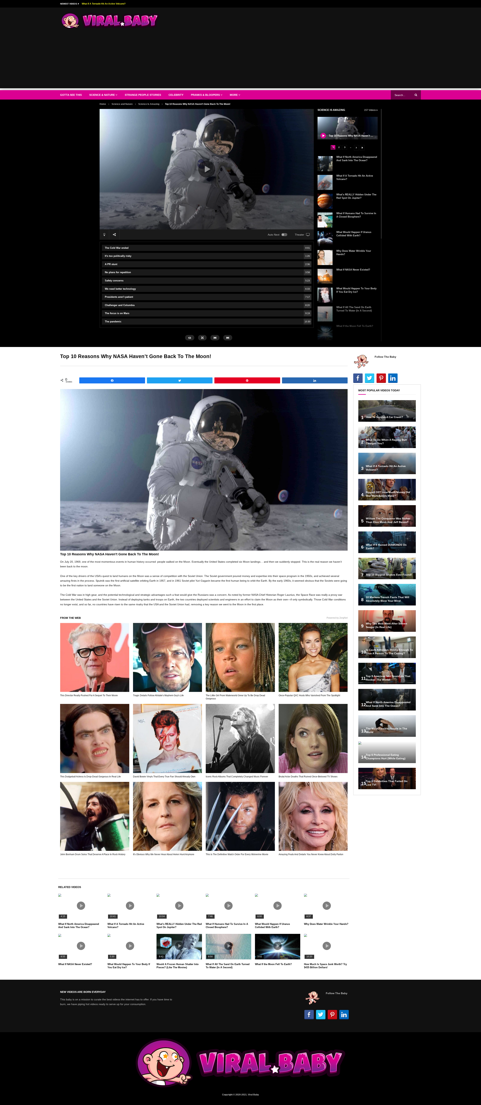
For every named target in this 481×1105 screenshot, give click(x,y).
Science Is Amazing (148, 104)
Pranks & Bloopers (205, 94)
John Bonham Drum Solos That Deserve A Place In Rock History (92, 854)
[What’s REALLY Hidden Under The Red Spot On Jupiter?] (325, 201)
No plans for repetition (207, 272)
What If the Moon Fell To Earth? (354, 326)
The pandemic (207, 321)
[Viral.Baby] (110, 20)
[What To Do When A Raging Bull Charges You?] (387, 437)
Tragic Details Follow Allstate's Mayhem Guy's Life (158, 695)
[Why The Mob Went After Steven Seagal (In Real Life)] (387, 621)
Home (103, 104)
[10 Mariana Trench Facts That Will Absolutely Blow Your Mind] (387, 594)
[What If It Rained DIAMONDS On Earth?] (387, 542)
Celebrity (176, 94)
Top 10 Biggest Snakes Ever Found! (389, 574)
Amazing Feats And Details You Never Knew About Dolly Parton (311, 854)
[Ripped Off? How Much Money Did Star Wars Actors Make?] (387, 489)
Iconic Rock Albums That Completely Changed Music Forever (237, 776)
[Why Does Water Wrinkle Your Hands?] (325, 257)
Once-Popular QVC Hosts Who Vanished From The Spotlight (309, 695)
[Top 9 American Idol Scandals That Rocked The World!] (387, 673)
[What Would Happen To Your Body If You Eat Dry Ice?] (325, 295)
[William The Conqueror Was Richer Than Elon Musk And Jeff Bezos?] (387, 516)
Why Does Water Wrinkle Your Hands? (326, 924)
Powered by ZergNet (337, 618)
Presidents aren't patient (207, 297)
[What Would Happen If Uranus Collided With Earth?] (325, 238)
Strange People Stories (143, 94)
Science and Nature (122, 104)
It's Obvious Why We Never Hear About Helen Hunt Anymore (163, 854)
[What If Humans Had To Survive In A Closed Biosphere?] (325, 220)
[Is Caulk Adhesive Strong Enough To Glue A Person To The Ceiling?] (387, 647)
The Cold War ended (207, 247)
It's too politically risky (207, 256)
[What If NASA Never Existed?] (325, 276)
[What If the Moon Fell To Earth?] (325, 332)
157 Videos (370, 110)
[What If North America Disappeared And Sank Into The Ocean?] (325, 163)
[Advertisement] (240, 62)
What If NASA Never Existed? (353, 269)
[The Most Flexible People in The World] (387, 726)
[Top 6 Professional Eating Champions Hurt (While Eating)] (387, 752)
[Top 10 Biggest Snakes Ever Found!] (387, 568)
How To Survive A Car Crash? (384, 417)
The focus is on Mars (207, 313)
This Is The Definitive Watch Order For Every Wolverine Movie (237, 854)
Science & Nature (102, 94)
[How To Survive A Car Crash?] (387, 411)
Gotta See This (71, 94)
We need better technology (207, 288)
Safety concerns (207, 280)
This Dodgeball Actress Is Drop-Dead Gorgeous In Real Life (90, 776)
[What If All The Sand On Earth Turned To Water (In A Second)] (325, 313)
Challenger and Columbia (207, 305)
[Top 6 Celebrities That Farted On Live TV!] (387, 778)
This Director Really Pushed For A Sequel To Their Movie (89, 695)
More (234, 94)
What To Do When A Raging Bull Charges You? (106, 3)
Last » (362, 147)
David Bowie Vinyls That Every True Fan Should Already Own (164, 776)
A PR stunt (207, 264)
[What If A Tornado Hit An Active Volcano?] (325, 182)
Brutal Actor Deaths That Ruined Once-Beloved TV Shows (308, 776)
